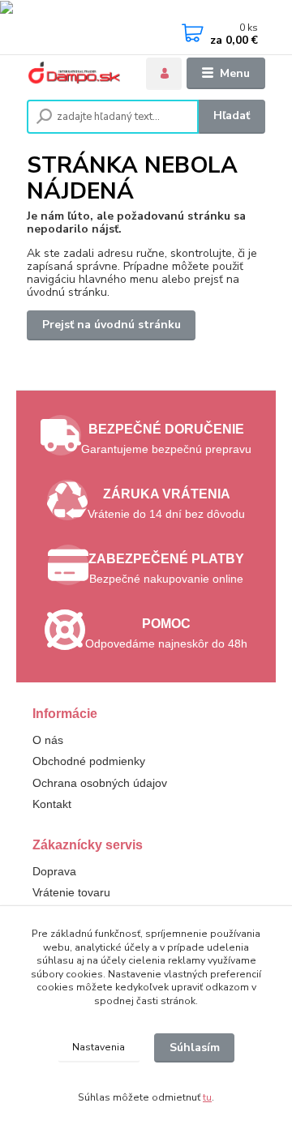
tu (207, 1097)
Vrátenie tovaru (71, 892)
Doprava (54, 871)
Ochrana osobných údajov (99, 782)
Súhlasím (195, 1047)
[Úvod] (76, 73)
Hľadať (231, 115)
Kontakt (51, 803)
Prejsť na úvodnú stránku (111, 324)
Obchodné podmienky (88, 761)
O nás (47, 739)
